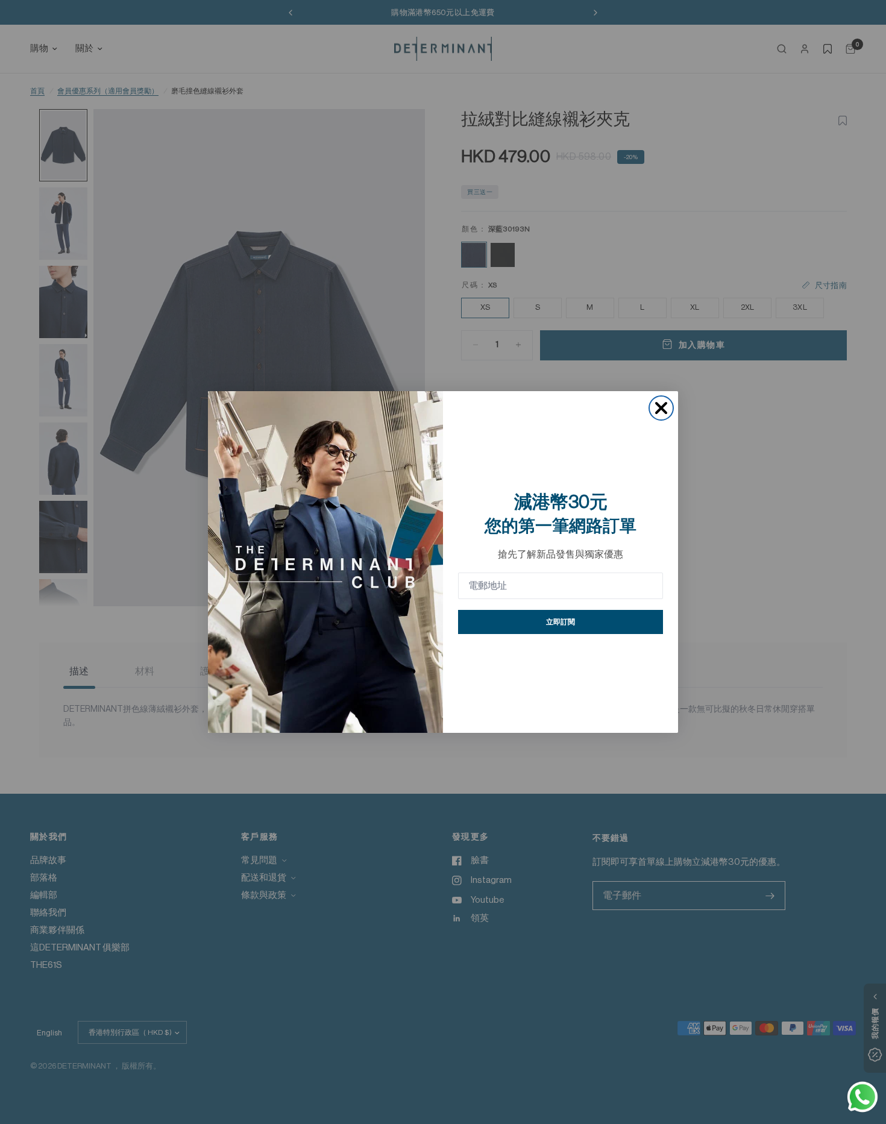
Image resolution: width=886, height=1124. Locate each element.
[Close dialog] (661, 408)
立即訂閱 (560, 622)
